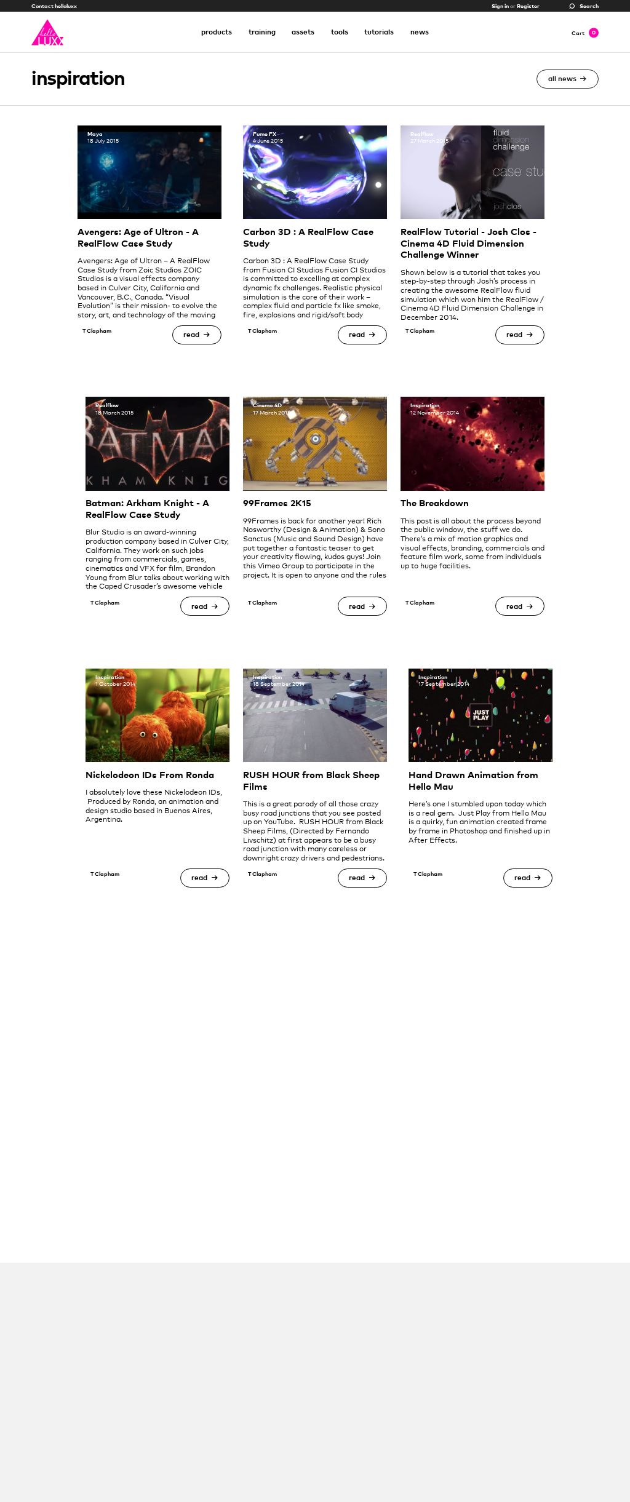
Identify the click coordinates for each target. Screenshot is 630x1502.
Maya (95, 133)
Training (262, 31)
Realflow (422, 133)
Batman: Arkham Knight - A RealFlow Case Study (147, 508)
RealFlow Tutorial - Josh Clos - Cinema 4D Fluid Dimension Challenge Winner (468, 243)
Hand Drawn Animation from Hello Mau (473, 780)
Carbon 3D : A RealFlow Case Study (308, 237)
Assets (303, 31)
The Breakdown (435, 503)
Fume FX (264, 133)
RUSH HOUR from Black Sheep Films (311, 780)
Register (528, 5)
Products (216, 31)
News (419, 31)
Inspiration (424, 405)
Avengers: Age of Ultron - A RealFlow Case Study (138, 237)
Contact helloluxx (54, 5)
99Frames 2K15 (277, 503)
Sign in (500, 5)
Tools (339, 31)
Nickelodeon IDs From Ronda (150, 775)
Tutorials (379, 31)
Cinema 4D (267, 405)
